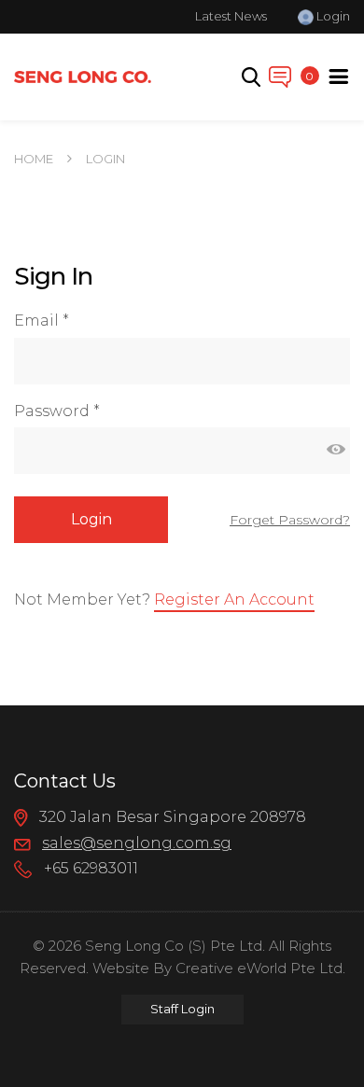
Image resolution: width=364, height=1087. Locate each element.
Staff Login (182, 1008)
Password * (57, 411)
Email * (41, 320)
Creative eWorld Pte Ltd (259, 968)
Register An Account (234, 599)
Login (332, 15)
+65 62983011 (89, 868)
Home (33, 158)
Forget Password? (290, 519)
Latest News (231, 15)
